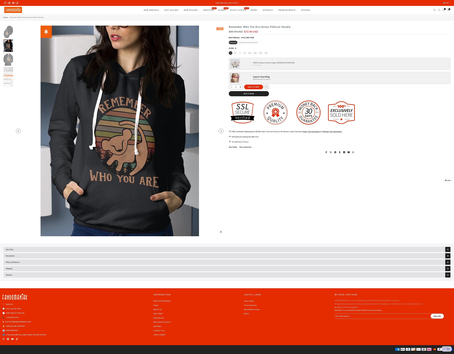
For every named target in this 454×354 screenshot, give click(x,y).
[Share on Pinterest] (335, 152)
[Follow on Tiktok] (17, 3)
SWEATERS (209, 10)
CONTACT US (158, 331)
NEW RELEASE (191, 10)
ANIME (254, 10)
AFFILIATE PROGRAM (161, 301)
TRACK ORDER (159, 335)
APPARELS (268, 10)
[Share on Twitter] (331, 152)
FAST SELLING (171, 10)
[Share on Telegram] (344, 152)
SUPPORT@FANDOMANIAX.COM (18, 322)
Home (6, 17)
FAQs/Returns (158, 318)
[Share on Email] (349, 152)
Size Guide (233, 147)
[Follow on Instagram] (5, 3)
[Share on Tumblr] (340, 152)
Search (155, 305)
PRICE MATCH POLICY (162, 322)
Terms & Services (250, 305)
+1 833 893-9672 (12, 317)
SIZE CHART (158, 314)
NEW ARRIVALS (151, 10)
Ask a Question (245, 147)
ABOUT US (157, 309)
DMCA (246, 314)
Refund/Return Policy (252, 309)
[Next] (221, 131)
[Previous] (18, 131)
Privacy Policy (249, 301)
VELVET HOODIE (239, 10)
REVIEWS (305, 10)
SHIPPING (157, 326)
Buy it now (249, 94)
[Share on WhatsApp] (353, 152)
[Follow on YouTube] (13, 3)
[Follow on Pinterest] (9, 3)
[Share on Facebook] (326, 152)
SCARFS (223, 10)
